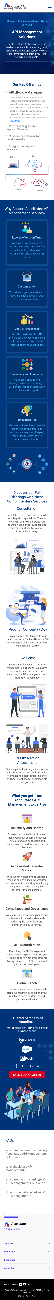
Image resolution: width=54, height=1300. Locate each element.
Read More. (15, 121)
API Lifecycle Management (27, 92)
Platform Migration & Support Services (22, 127)
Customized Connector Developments (23, 137)
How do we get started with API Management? (24, 1194)
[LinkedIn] (20, 1285)
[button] (50, 6)
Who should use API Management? (19, 1168)
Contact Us (14, 1229)
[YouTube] (24, 1285)
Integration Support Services (20, 147)
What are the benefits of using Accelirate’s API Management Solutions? (26, 1153)
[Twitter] (28, 1284)
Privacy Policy (31, 1296)
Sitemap (21, 1296)
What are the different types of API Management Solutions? (27, 1181)
